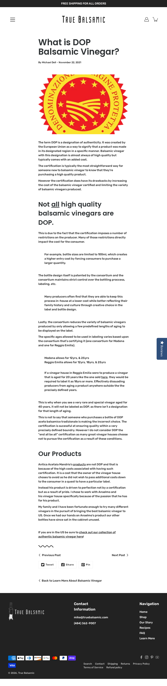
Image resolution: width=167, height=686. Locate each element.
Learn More (147, 638)
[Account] (146, 19)
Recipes (145, 628)
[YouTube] (157, 657)
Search (88, 663)
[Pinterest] (152, 657)
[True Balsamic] (83, 19)
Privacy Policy (141, 663)
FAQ (142, 633)
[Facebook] (141, 657)
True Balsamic (26, 673)
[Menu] (12, 19)
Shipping (113, 663)
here (104, 377)
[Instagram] (146, 657)
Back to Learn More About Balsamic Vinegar (72, 580)
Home (143, 612)
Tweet (50, 564)
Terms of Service (93, 667)
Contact (99, 663)
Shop (143, 617)
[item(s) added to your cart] (155, 19)
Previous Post (51, 555)
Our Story (146, 622)
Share (70, 564)
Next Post (118, 555)
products (79, 464)
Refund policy (114, 667)
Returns (125, 663)
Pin (88, 564)
